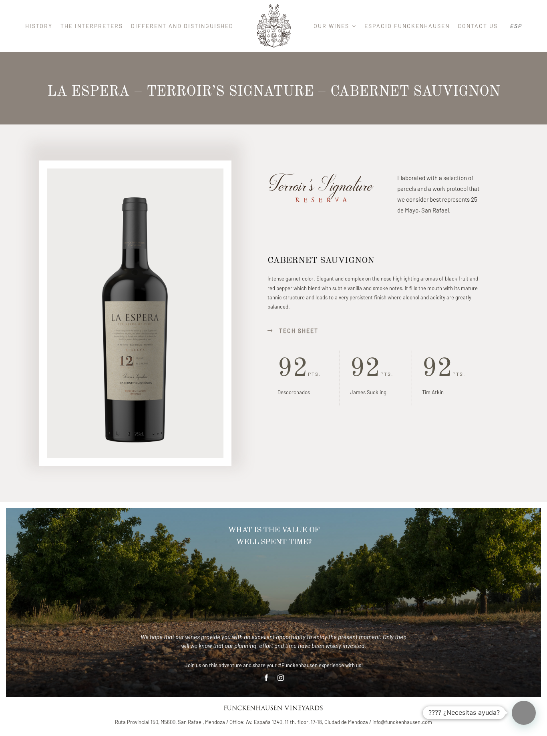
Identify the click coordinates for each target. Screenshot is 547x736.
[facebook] (266, 677)
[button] (524, 713)
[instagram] (281, 677)
